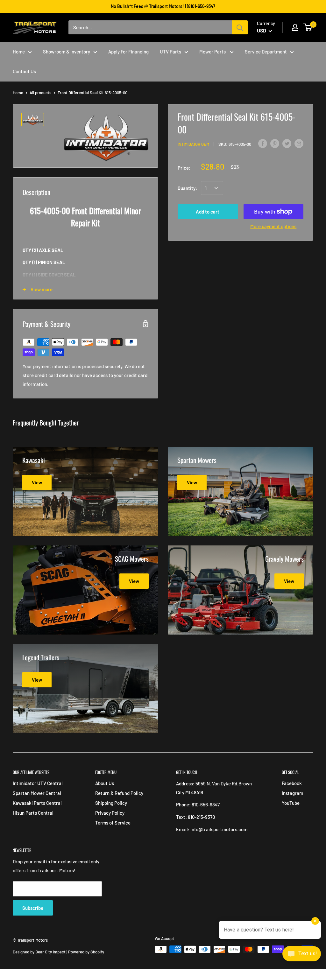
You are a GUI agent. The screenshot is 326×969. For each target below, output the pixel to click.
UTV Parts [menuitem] (170, 51)
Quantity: (187, 188)
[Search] (240, 27)
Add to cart (207, 211)
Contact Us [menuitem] (24, 71)
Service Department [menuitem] (266, 51)
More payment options (273, 226)
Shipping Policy (111, 803)
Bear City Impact (50, 951)
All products (40, 92)
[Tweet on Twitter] (286, 143)
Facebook (292, 783)
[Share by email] (298, 143)
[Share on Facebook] (262, 143)
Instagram (292, 793)
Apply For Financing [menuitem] (128, 51)
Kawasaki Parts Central (37, 803)
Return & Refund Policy (119, 793)
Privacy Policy (109, 813)
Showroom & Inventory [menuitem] (66, 51)
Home (18, 92)
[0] (308, 27)
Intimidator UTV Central (38, 783)
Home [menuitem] (19, 51)
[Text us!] (301, 955)
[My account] (295, 27)
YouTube (291, 803)
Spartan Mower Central (37, 793)
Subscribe (32, 908)
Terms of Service (113, 822)
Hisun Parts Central (33, 813)
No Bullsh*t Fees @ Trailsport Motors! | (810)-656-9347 (163, 6)
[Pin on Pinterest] (274, 143)
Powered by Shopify (86, 951)
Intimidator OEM (193, 144)
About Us (104, 783)
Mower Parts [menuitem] (213, 51)
